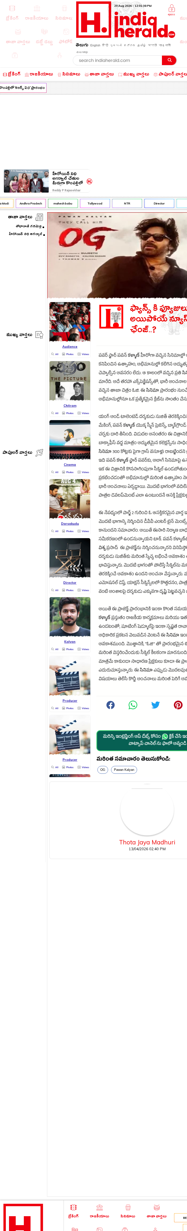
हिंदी (105, 45)
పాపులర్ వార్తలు (17, 453)
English (95, 45)
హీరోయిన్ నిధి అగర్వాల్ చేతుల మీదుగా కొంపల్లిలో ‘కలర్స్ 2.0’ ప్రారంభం (67, 178)
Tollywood (92, 203)
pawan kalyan (124, 770)
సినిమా (152, 391)
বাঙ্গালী (164, 45)
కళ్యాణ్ (134, 356)
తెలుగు (82, 46)
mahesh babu (60, 203)
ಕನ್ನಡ (129, 45)
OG (102, 770)
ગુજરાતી (116, 45)
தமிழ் (141, 45)
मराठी (152, 45)
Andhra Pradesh (28, 203)
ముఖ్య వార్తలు (19, 335)
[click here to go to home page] (126, 36)
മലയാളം (82, 52)
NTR (124, 203)
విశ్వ (102, 548)
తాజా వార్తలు (20, 218)
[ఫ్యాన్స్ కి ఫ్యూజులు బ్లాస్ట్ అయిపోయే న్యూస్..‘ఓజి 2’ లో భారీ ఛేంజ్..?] (133, 708)
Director (156, 203)
